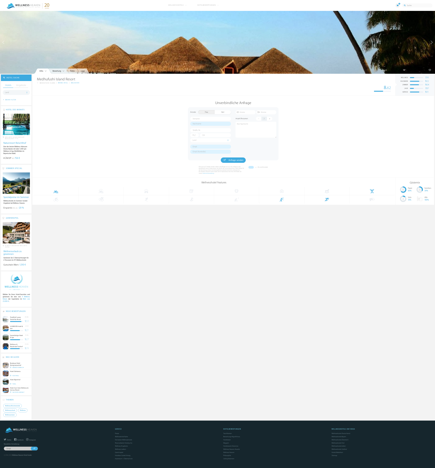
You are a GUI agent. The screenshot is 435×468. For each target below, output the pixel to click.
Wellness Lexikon (120, 449)
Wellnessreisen (10, 415)
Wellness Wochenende (12, 406)
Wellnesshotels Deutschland (341, 433)
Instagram (32, 440)
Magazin (226, 443)
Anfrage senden (235, 160)
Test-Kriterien (227, 433)
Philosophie (227, 455)
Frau (206, 112)
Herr (222, 112)
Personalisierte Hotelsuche (123, 443)
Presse (117, 433)
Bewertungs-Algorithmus (231, 437)
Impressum (118, 459)
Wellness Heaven (228, 452)
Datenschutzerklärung (208, 173)
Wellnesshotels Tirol (338, 443)
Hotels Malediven (337, 452)
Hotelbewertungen (206, 5)
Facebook (20, 440)
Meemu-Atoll (63, 83)
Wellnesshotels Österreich (340, 440)
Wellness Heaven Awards (231, 449)
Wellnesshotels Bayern (339, 437)
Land (194, 140)
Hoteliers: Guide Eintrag (122, 455)
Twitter (8, 440)
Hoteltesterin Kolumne (230, 446)
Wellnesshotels (176, 5)
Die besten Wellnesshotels (123, 440)
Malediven (75, 83)
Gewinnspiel (119, 452)
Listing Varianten (228, 459)
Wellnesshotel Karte (121, 437)
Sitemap (334, 455)
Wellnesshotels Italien (339, 446)
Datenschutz (128, 459)
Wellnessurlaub (10, 410)
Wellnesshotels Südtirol (339, 449)
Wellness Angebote (121, 446)
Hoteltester (227, 440)
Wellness (23, 410)
